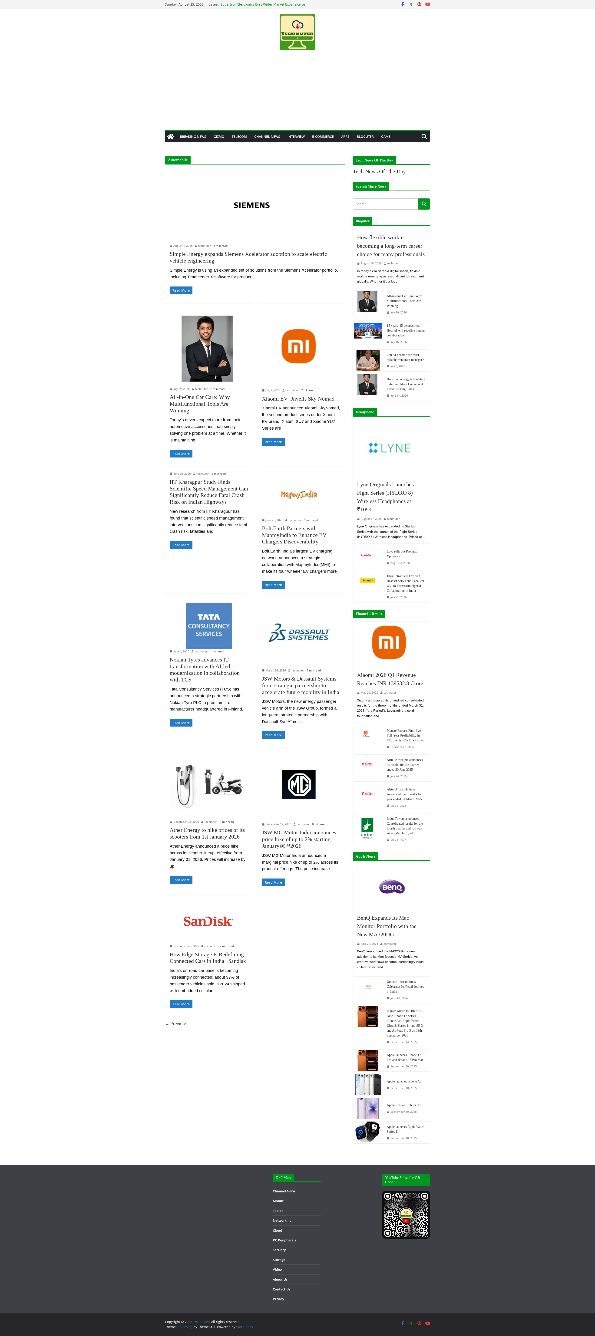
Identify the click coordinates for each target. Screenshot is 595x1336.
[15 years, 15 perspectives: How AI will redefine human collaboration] (368, 333)
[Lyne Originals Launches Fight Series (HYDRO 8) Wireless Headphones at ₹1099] (391, 448)
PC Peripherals (284, 1240)
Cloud (277, 1230)
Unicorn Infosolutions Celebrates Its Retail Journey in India (405, 986)
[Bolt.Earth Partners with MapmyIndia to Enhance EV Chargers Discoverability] (301, 494)
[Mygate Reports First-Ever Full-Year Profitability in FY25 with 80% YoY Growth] (368, 738)
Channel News (267, 136)
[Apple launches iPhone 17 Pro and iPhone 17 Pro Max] (368, 1060)
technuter (204, 246)
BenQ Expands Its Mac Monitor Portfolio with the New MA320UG (386, 926)
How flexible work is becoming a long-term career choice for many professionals (391, 245)
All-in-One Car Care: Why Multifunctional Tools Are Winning (200, 404)
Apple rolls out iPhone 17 (404, 1105)
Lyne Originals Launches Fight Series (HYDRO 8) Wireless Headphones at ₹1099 (385, 497)
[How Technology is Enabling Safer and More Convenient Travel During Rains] (368, 387)
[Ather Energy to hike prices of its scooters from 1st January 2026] (209, 786)
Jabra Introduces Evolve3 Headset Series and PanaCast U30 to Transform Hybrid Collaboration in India (405, 583)
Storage (279, 1259)
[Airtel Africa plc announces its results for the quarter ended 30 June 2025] (368, 768)
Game (385, 136)
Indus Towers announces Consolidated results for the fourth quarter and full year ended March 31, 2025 (405, 826)
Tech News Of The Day (379, 171)
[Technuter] (170, 136)
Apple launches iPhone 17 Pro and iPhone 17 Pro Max (405, 1057)
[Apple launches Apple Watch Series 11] (368, 1132)
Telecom (239, 136)
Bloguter (365, 136)
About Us (280, 1279)
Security (279, 1250)
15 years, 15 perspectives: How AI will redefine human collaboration (406, 330)
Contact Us (281, 1289)
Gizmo (219, 136)
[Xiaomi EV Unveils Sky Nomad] (301, 348)
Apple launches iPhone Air (404, 1081)
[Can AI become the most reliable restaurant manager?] (368, 360)
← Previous (176, 1023)
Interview (296, 136)
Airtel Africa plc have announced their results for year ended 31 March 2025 (404, 794)
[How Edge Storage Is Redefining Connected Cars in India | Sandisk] (209, 922)
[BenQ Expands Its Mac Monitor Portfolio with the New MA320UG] (391, 886)
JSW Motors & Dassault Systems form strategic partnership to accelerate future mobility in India (300, 685)
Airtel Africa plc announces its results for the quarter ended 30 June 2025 (405, 764)
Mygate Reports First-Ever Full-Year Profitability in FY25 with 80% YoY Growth (406, 735)
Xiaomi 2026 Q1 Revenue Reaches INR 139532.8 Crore (390, 679)
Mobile (278, 1201)
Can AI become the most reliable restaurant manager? (405, 357)
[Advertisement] (297, 95)
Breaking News (193, 136)
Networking (282, 1220)
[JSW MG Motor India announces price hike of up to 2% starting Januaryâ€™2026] (301, 787)
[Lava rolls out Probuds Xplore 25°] (368, 557)
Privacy (278, 1299)
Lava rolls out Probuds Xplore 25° (402, 554)
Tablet (278, 1210)
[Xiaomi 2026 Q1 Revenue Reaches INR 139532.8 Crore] (391, 644)
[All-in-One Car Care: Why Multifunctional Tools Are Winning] (209, 347)
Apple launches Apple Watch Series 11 (405, 1129)
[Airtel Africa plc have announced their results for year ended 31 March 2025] (368, 797)
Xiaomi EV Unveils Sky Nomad (298, 399)
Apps (345, 136)
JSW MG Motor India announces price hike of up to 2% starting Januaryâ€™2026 (299, 839)
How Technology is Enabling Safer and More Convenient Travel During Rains (406, 384)
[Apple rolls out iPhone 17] (368, 1108)
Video (277, 1269)
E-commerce (323, 136)
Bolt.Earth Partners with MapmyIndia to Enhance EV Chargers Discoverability (294, 535)
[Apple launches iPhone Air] (368, 1084)
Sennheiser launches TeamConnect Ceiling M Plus (260, 4)
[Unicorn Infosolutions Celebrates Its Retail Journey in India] (368, 990)
